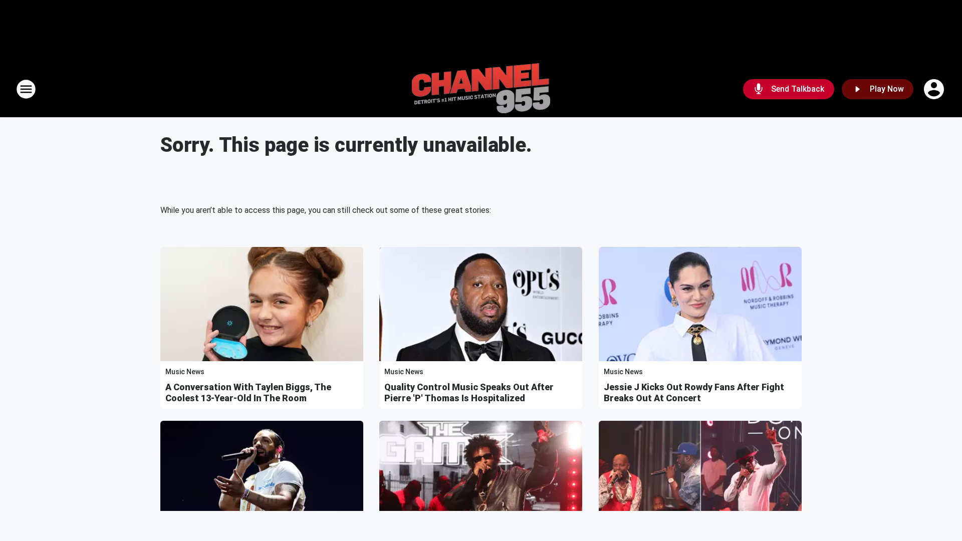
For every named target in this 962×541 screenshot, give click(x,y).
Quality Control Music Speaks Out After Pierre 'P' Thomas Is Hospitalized (469, 392)
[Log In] (935, 89)
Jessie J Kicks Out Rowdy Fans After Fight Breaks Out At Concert (694, 392)
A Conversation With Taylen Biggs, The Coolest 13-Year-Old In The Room (248, 392)
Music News (184, 372)
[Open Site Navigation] (26, 89)
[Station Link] (481, 89)
